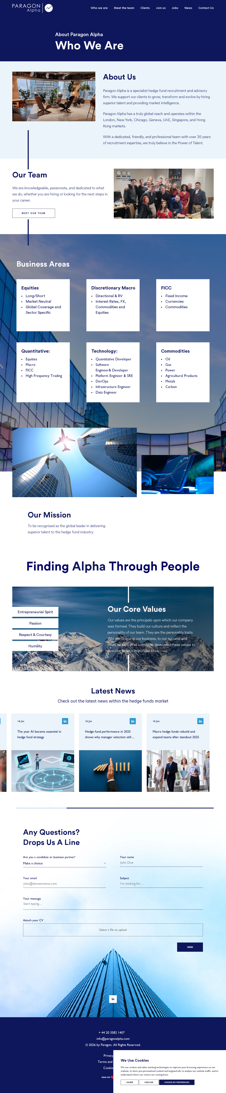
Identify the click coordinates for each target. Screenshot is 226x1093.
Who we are (99, 8)
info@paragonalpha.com (113, 1039)
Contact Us (206, 8)
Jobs (175, 8)
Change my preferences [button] (176, 1082)
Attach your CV (75, 925)
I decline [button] (148, 1082)
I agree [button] (129, 1082)
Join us (161, 8)
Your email (30, 878)
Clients (145, 8)
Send (190, 947)
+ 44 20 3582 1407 (112, 1032)
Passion (35, 623)
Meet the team (124, 8)
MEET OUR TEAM (34, 213)
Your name (127, 857)
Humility (35, 646)
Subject (124, 878)
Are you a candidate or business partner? (49, 857)
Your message (32, 898)
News (188, 8)
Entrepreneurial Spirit (35, 612)
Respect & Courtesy (35, 634)
